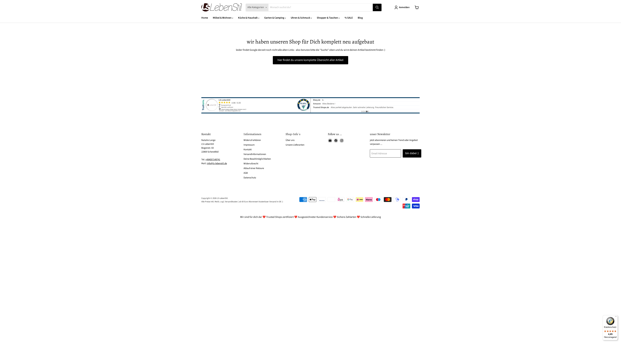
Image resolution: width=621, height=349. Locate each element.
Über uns (290, 140)
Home (204, 18)
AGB (246, 173)
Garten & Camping (274, 18)
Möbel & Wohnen (222, 18)
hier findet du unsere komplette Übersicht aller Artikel (310, 60)
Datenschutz (250, 177)
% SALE (349, 18)
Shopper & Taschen (327, 18)
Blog (360, 18)
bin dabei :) (412, 153)
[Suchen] (377, 7)
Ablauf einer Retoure (254, 168)
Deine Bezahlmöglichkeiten (257, 159)
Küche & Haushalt (248, 18)
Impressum (249, 145)
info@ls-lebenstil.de (217, 163)
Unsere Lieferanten (295, 145)
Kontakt (248, 149)
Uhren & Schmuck (301, 18)
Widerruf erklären (252, 140)
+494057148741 (212, 159)
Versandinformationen (255, 154)
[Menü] (616, 317)
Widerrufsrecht (251, 163)
